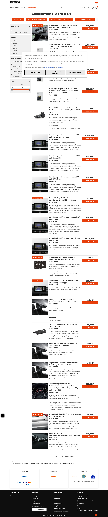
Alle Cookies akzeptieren (75, 72)
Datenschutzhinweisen (49, 67)
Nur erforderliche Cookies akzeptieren (55, 72)
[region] (54, 64)
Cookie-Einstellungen (34, 72)
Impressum (60, 67)
